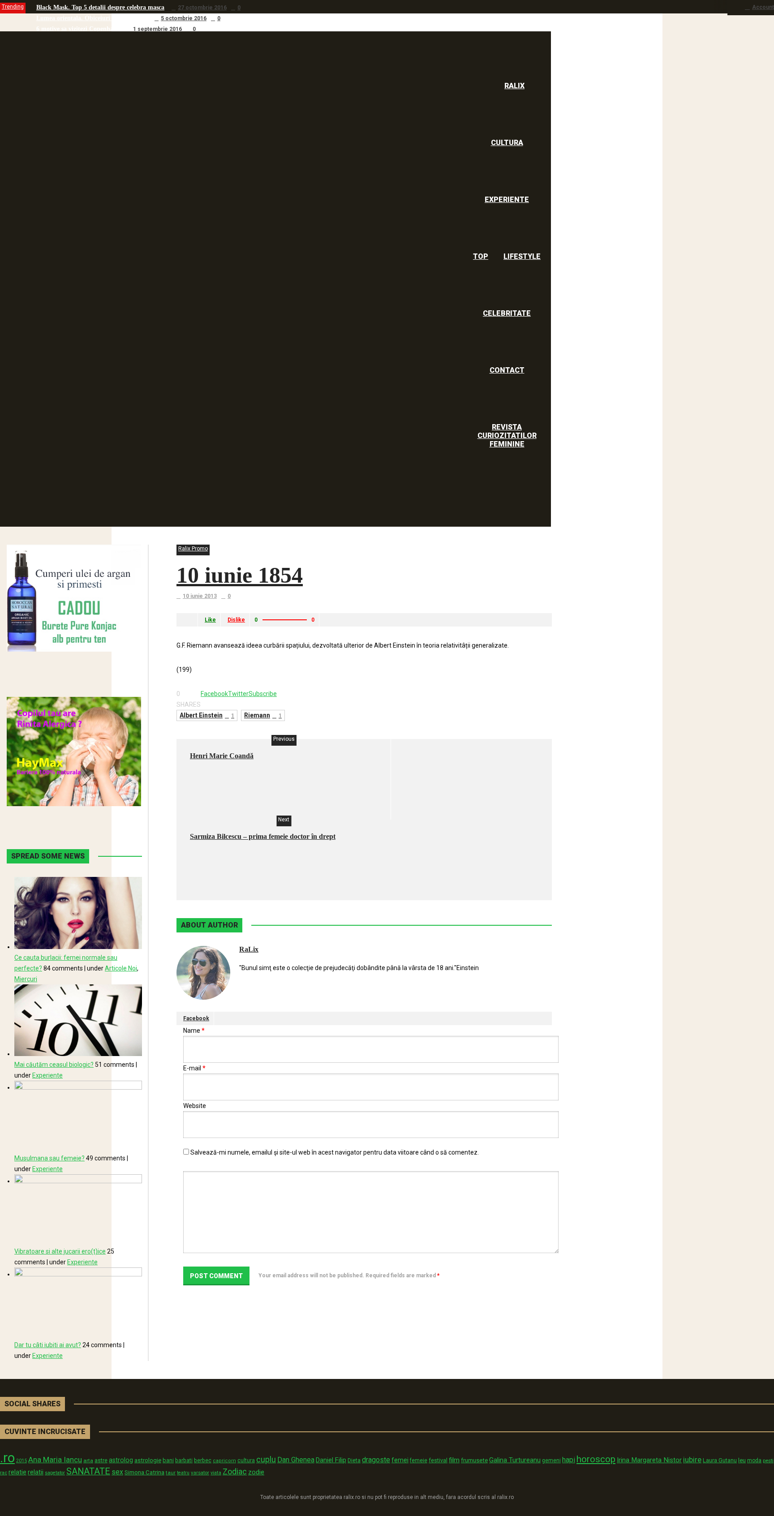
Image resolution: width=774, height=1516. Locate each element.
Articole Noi (121, 968)
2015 (21, 1461)
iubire (692, 1459)
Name (194, 1030)
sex (117, 1472)
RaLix (248, 949)
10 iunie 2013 (200, 596)
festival (438, 1460)
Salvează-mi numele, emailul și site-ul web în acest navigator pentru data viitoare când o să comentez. (334, 1152)
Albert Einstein (207, 715)
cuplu (266, 1459)
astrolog (121, 1460)
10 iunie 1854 (239, 575)
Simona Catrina (144, 1472)
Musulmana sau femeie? (49, 1158)
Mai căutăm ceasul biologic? (54, 1064)
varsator (200, 1472)
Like (210, 620)
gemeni (551, 1460)
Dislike (236, 620)
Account (763, 7)
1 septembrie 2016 (157, 29)
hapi (568, 1460)
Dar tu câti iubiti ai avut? (47, 1345)
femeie (418, 1460)
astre (101, 1460)
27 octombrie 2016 (202, 7)
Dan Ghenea (295, 1460)
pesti (768, 1460)
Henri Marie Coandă (222, 756)
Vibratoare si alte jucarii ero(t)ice (60, 1251)
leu (742, 1460)
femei (399, 1460)
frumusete (474, 1460)
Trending (13, 7)
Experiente (47, 1075)
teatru (183, 1473)
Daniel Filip (331, 1460)
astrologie (147, 1460)
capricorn (224, 1461)
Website (194, 1105)
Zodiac (235, 1471)
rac (3, 1472)
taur (171, 1472)
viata (216, 1473)
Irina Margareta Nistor (649, 1460)
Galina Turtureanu (515, 1460)
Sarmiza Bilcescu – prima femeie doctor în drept (262, 836)
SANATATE (88, 1471)
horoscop (595, 1459)
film (454, 1460)
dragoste (376, 1460)
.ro (7, 1457)
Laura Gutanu (720, 1460)
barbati (184, 1460)
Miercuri (25, 979)
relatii (35, 1472)
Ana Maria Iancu (55, 1459)
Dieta (354, 1460)
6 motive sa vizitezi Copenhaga (78, 29)
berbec (202, 1460)
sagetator (55, 1473)
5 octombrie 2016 (183, 18)
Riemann (263, 715)
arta (88, 1460)
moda (754, 1460)
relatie (17, 1472)
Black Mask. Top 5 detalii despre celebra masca (100, 7)
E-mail (194, 1068)
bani (168, 1460)
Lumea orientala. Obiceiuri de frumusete (91, 18)
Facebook (196, 1018)
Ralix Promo (193, 548)
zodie (256, 1472)
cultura (246, 1460)
